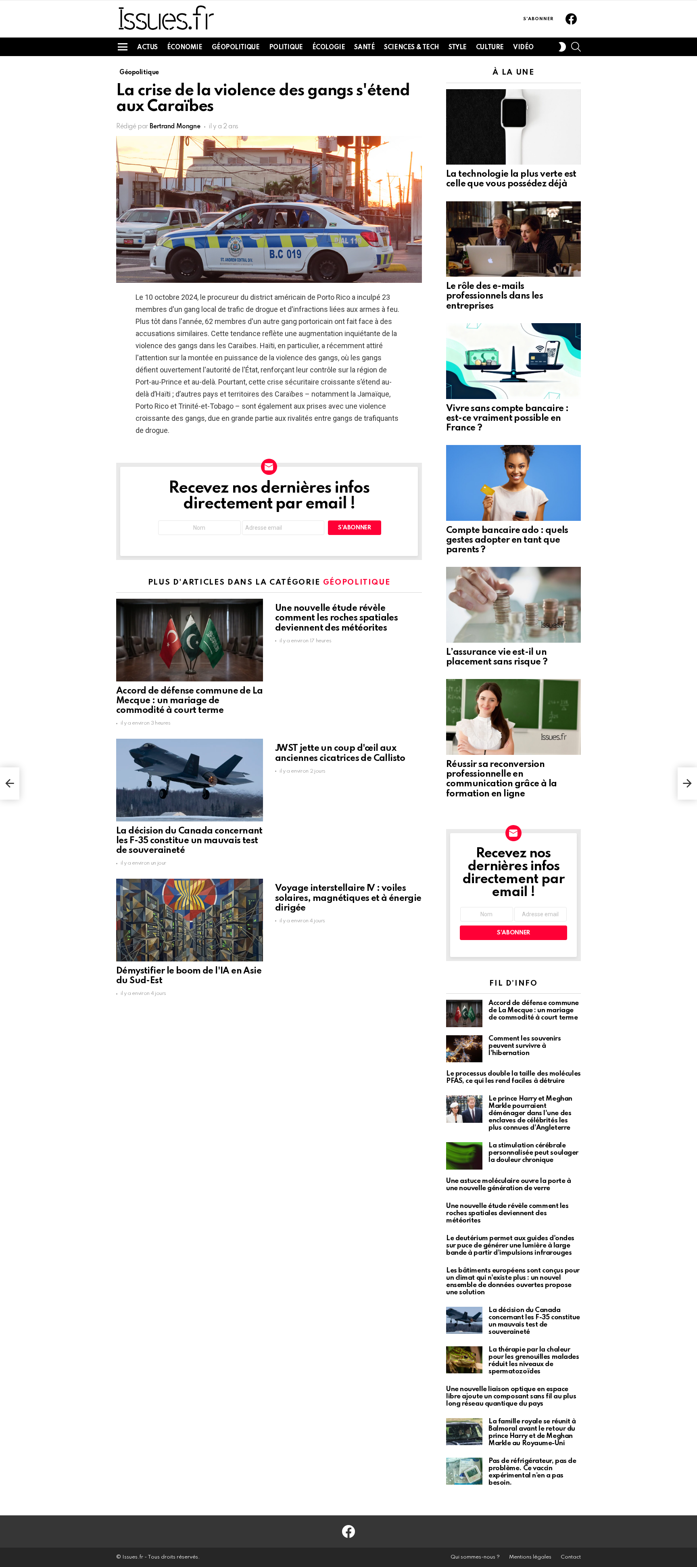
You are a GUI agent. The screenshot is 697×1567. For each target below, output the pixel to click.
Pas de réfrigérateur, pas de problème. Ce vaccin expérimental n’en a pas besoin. (532, 1472)
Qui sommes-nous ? (475, 1557)
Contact (571, 1557)
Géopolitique (236, 47)
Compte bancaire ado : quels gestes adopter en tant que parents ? (507, 540)
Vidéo (523, 47)
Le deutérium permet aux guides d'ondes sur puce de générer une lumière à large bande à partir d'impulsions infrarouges (510, 1245)
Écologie (328, 47)
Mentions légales (530, 1557)
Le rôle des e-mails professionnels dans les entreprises (494, 296)
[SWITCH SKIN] (562, 47)
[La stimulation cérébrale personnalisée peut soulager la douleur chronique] (464, 1156)
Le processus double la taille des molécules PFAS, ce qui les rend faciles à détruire (513, 1077)
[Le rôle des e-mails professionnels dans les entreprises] (513, 239)
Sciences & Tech (411, 47)
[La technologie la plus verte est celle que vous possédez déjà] (513, 127)
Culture (490, 47)
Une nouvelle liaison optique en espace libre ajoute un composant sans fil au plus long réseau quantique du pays (511, 1396)
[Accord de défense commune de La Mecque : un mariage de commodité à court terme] (189, 640)
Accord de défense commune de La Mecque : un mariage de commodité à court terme (189, 701)
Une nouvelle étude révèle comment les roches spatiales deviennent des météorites (336, 618)
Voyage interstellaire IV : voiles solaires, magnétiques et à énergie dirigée (348, 898)
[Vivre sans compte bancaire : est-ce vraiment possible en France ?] (513, 361)
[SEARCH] (576, 47)
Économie (184, 47)
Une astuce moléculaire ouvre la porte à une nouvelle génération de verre (508, 1185)
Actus (147, 47)
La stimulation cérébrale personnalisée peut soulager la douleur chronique (533, 1153)
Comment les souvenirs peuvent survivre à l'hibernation (524, 1046)
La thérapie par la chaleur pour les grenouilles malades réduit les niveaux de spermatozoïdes (533, 1360)
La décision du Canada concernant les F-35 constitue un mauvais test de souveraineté (189, 841)
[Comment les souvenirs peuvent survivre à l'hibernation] (464, 1049)
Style (458, 47)
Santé (364, 47)
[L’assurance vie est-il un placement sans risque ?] (513, 605)
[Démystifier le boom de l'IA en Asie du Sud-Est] (189, 920)
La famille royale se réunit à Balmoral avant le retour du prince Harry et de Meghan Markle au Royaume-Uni (532, 1432)
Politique (286, 47)
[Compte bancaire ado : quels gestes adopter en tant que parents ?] (513, 483)
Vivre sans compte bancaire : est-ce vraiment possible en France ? (507, 418)
